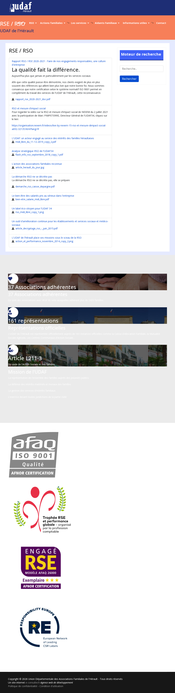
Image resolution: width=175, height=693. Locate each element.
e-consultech (33, 682)
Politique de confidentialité (22, 686)
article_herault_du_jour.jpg (29, 167)
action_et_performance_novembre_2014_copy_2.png (44, 241)
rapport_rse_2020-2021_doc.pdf (32, 99)
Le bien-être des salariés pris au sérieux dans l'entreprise (43, 195)
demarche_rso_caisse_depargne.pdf (35, 186)
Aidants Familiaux (106, 23)
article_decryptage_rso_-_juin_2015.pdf (36, 228)
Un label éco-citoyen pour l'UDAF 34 (32, 208)
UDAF (20, 23)
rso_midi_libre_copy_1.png (29, 212)
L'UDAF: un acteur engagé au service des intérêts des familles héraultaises (53, 138)
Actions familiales (51, 23)
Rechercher (129, 79)
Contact (161, 23)
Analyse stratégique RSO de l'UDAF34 (32, 151)
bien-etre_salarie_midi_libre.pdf (32, 199)
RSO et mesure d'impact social (29, 108)
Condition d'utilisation (51, 686)
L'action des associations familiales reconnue (37, 163)
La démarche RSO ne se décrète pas (32, 176)
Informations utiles (135, 23)
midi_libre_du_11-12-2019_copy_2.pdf (35, 141)
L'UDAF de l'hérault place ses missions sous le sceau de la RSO (47, 237)
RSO (31, 23)
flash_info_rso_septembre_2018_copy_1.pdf (39, 154)
